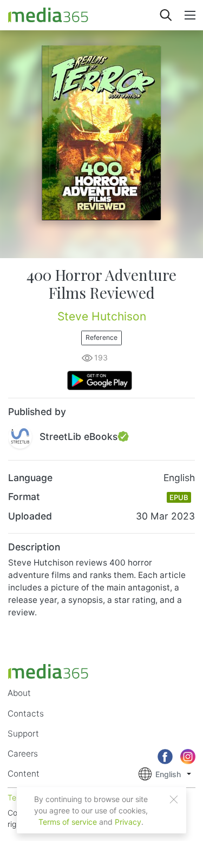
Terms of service (67, 821)
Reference (101, 337)
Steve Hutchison (101, 316)
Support (23, 733)
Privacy (128, 821)
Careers (23, 753)
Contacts (26, 713)
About (19, 693)
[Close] (174, 799)
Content (24, 773)
